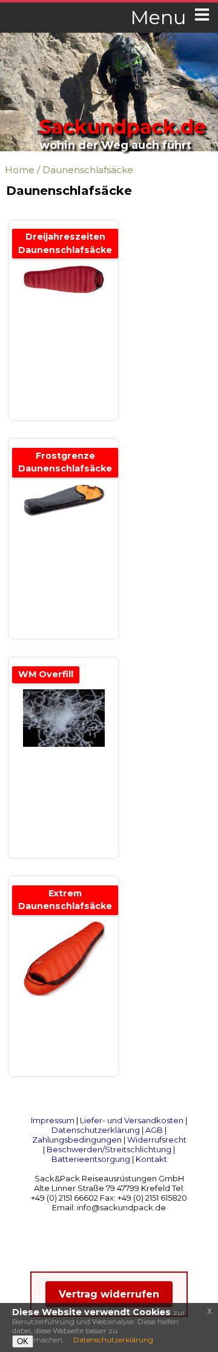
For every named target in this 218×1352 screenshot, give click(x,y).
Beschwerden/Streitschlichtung (109, 1149)
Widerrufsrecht (157, 1139)
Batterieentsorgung (90, 1159)
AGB (154, 1130)
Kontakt (151, 1159)
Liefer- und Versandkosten (131, 1120)
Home (20, 170)
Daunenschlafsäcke (87, 170)
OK (22, 1341)
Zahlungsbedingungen (77, 1139)
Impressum (52, 1120)
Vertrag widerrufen (109, 1294)
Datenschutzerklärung (95, 1130)
